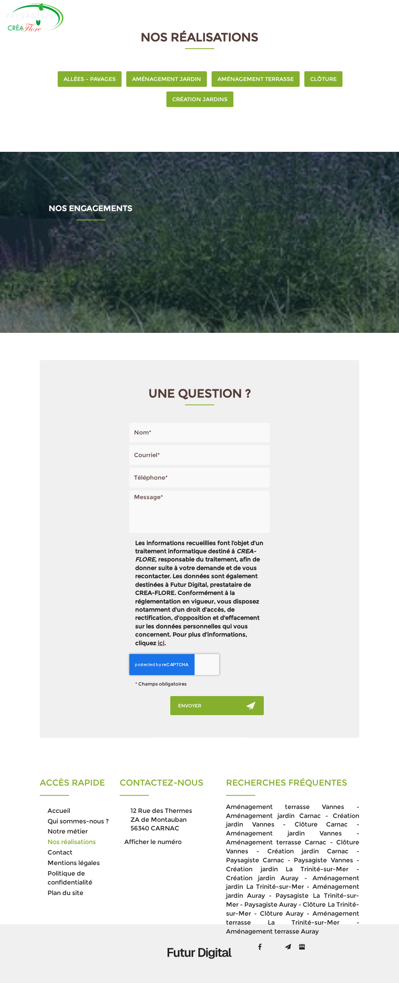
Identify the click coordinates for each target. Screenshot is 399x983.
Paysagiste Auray (270, 904)
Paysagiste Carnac (255, 860)
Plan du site (65, 893)
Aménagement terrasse (255, 79)
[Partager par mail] (288, 947)
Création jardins (200, 99)
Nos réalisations (284, 17)
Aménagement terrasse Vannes (285, 807)
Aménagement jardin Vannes (284, 833)
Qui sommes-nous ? (158, 17)
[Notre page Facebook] (260, 947)
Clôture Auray (282, 913)
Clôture (323, 79)
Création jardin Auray (262, 878)
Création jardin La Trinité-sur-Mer (287, 869)
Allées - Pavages (90, 79)
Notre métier (224, 17)
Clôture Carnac (321, 824)
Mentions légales (74, 863)
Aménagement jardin (166, 79)
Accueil (100, 17)
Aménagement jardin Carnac (273, 815)
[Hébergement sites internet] (199, 967)
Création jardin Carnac (307, 851)
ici (161, 643)
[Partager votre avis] (302, 947)
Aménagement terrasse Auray (272, 931)
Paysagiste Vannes (323, 860)
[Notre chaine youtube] (274, 947)
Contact (336, 17)
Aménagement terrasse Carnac (276, 842)
